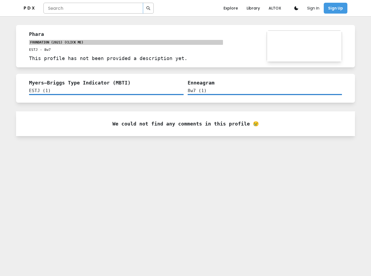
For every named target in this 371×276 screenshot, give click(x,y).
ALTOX (275, 8)
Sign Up (335, 8)
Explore (231, 8)
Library (253, 8)
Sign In (313, 8)
